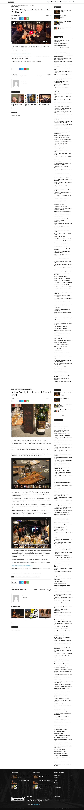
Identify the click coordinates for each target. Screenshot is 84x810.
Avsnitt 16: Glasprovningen (64, 315)
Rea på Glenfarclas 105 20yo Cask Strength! (64, 175)
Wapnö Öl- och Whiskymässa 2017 (63, 129)
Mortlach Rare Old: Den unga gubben (64, 301)
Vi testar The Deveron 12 (66, 87)
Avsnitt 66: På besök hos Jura (65, 15)
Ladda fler (63, 32)
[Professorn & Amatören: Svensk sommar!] (17, 98)
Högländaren (56, 135)
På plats (40, 102)
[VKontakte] (66, 800)
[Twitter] (22, 18)
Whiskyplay (15, 5)
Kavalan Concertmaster (64, 373)
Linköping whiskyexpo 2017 (65, 135)
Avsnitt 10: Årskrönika (63, 346)
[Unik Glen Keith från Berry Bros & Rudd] (31, 98)
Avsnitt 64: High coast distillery (65, 27)
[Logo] (11, 2)
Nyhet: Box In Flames (64, 244)
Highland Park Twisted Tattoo (64, 50)
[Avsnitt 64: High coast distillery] (57, 28)
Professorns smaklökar (63, 370)
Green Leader (56, 381)
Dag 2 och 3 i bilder (62, 236)
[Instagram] (63, 800)
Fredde (55, 58)
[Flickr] (61, 800)
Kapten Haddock (60, 350)
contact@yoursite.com (36, 804)
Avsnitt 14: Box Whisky (68, 340)
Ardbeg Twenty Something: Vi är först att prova (20, 53)
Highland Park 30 (62, 200)
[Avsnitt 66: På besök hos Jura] (57, 17)
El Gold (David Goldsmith (58, 340)
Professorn (15, 15)
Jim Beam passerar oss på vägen (64, 278)
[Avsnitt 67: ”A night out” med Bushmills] (57, 12)
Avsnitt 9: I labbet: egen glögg (64, 352)
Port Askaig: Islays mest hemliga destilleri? (64, 127)
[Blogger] (55, 800)
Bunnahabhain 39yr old (63, 276)
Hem (12, 5)
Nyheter (26, 102)
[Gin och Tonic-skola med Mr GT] (45, 98)
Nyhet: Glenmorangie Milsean (66, 218)
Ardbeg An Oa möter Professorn (63, 106)
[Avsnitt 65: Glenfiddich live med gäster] (57, 23)
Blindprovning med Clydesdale (66, 303)
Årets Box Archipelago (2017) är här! (65, 139)
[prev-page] (12, 108)
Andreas (55, 55)
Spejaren (55, 139)
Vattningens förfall (63, 366)
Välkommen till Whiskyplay (62, 326)
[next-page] (14, 108)
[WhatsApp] (27, 18)
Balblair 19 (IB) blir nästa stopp (62, 198)
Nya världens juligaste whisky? (66, 271)
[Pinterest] (25, 18)
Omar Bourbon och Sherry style (63, 173)
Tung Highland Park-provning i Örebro (44, 75)
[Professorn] (12, 15)
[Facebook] (20, 18)
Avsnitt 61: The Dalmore (63, 43)
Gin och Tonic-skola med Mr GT (44, 104)
